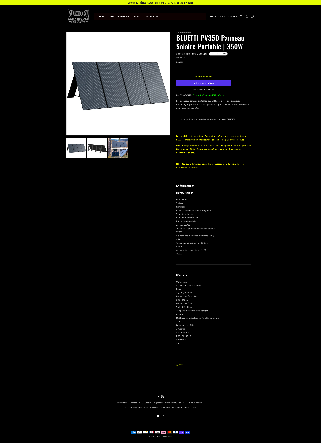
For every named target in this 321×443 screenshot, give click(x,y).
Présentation (121, 403)
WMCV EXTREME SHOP (163, 437)
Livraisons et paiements (175, 403)
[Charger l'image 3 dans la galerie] (118, 148)
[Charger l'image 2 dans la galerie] (97, 148)
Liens (194, 407)
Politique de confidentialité (136, 407)
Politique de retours (180, 407)
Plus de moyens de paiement (204, 89)
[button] (241, 16)
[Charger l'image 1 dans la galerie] (76, 148)
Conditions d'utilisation (160, 407)
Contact (133, 403)
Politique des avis (195, 403)
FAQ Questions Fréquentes (151, 403)
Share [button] (181, 365)
